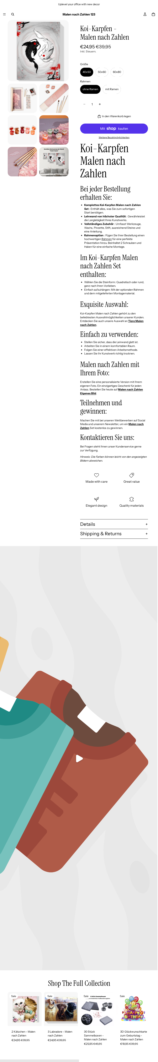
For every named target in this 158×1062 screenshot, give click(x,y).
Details (87, 524)
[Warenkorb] (153, 14)
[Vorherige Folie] (12, 1009)
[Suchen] (12, 14)
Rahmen (107, 239)
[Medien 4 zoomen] (22, 130)
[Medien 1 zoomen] (38, 50)
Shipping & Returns (100, 533)
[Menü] (4, 14)
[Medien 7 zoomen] (54, 161)
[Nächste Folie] (37, 1009)
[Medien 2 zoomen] (22, 98)
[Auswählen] (35, 1020)
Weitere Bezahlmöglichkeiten (114, 137)
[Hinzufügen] (108, 1020)
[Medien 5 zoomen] (54, 130)
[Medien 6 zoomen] (22, 161)
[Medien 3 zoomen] (54, 98)
